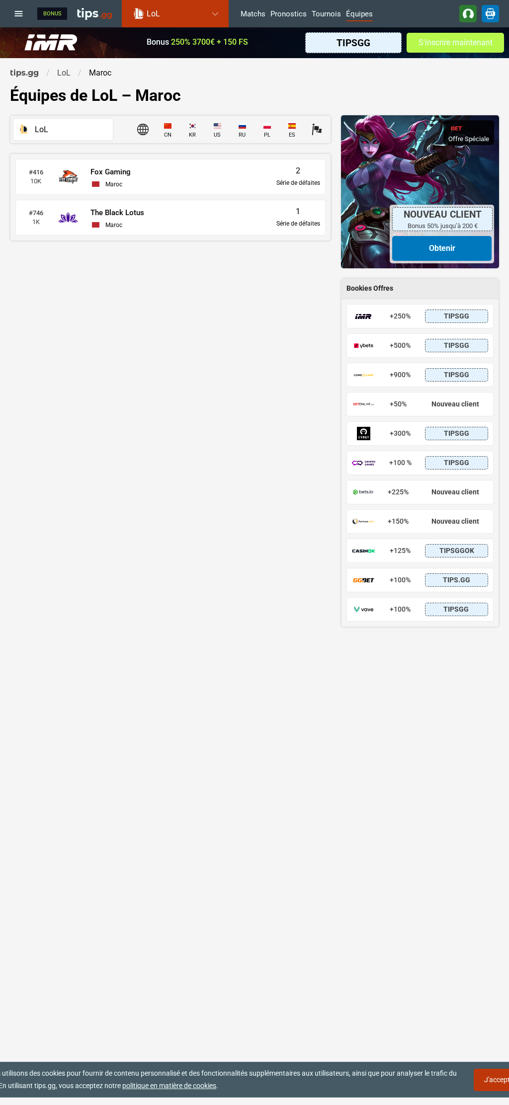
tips (94, 13)
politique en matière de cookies (169, 1086)
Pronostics (288, 14)
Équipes (359, 14)
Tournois (326, 14)
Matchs (253, 14)
